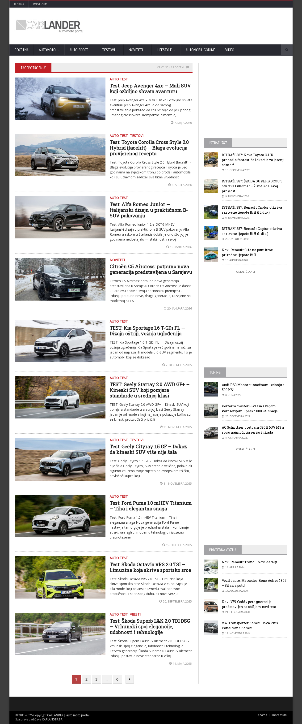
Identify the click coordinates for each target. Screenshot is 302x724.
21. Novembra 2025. (178, 427)
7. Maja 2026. (183, 123)
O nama (19, 4)
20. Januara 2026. (180, 308)
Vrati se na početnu (171, 67)
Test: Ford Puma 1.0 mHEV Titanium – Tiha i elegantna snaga (151, 506)
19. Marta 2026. (181, 247)
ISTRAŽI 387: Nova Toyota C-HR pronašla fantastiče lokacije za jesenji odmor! (253, 160)
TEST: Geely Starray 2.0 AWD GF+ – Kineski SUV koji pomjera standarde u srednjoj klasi (150, 390)
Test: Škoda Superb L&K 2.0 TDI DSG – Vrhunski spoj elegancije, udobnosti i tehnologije (150, 626)
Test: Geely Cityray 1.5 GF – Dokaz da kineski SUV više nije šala (148, 449)
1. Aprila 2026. (182, 185)
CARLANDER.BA (52, 719)
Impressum (40, 4)
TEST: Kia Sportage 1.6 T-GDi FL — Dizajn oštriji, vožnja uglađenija (147, 330)
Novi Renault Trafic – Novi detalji (249, 562)
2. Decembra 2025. (179, 365)
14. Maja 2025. (183, 663)
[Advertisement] (202, 26)
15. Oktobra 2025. (179, 545)
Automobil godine (200, 49)
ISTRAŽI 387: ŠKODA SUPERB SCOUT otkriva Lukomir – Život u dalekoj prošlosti (252, 186)
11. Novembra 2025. (178, 483)
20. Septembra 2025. (178, 601)
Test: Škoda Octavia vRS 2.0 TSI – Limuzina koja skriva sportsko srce (150, 567)
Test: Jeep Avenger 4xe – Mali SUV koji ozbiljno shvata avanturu (150, 88)
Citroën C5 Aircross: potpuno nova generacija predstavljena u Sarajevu (151, 269)
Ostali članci (245, 271)
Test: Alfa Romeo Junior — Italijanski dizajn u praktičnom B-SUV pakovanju (149, 210)
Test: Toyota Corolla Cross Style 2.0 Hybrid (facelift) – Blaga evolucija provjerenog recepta (149, 147)
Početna (22, 49)
